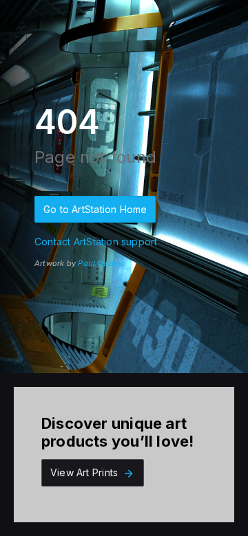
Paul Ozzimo (101, 263)
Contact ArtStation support (95, 241)
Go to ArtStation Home (95, 209)
